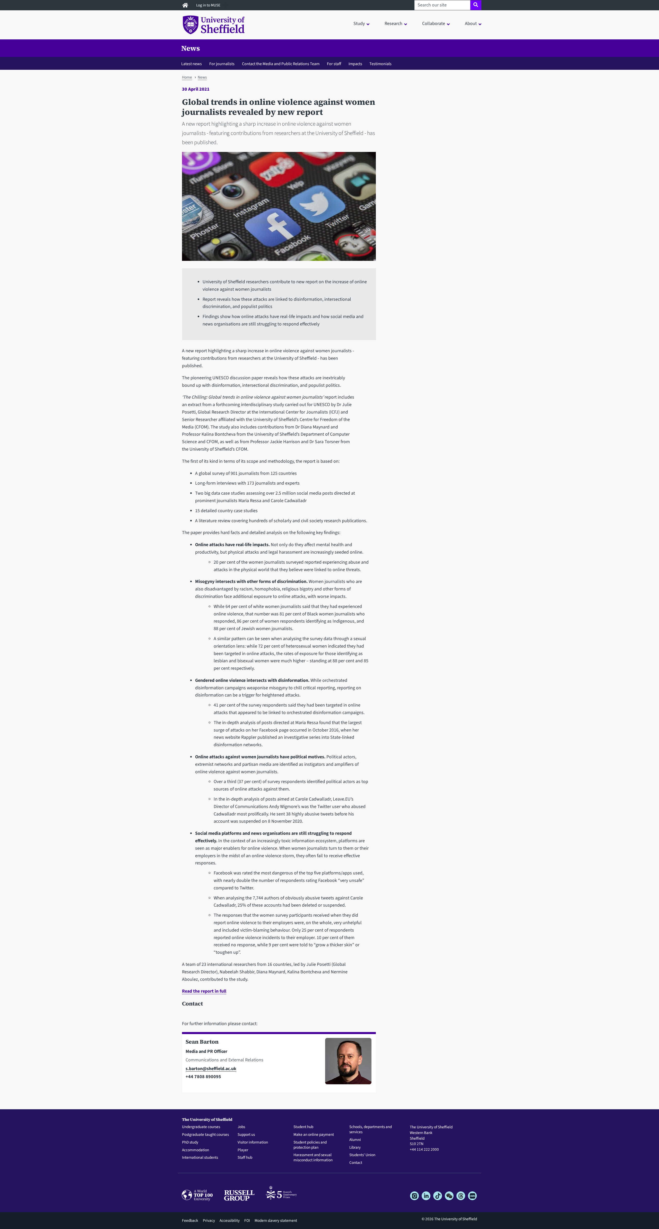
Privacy (209, 1220)
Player (243, 1150)
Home (187, 77)
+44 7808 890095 (203, 1076)
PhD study (190, 1142)
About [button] (471, 23)
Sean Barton (202, 1041)
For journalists (222, 64)
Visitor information (253, 1142)
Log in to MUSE (208, 5)
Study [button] (359, 23)
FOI (247, 1220)
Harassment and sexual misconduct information (313, 1158)
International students (200, 1157)
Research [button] (393, 23)
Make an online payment (313, 1134)
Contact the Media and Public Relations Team (280, 64)
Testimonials (380, 64)
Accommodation (195, 1150)
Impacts (355, 64)
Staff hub (245, 1157)
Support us (246, 1134)
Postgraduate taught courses (205, 1134)
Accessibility (230, 1220)
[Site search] (475, 5)
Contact (355, 1162)
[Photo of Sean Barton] (346, 1063)
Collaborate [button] (433, 23)
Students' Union (362, 1155)
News (190, 48)
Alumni (355, 1139)
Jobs (241, 1127)
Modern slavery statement (276, 1220)
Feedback (190, 1220)
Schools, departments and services (370, 1129)
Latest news (191, 64)
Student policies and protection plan (310, 1145)
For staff (334, 64)
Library (355, 1147)
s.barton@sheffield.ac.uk (211, 1068)
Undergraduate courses (201, 1127)
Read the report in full (204, 991)
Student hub (303, 1127)
